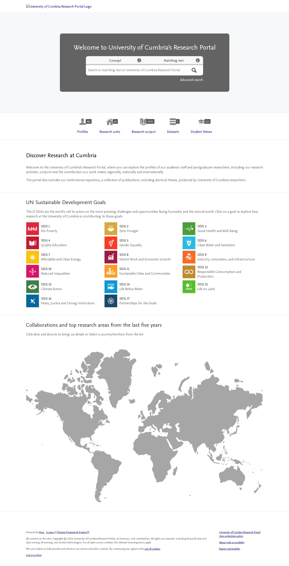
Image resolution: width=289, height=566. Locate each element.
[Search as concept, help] (139, 60)
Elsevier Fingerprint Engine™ (73, 532)
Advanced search (191, 80)
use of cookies (152, 549)
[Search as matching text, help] (198, 60)
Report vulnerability (229, 549)
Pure (42, 532)
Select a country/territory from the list (116, 334)
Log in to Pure (33, 555)
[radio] (115, 60)
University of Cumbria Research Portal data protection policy (239, 534)
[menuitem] (82, 126)
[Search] (194, 70)
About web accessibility (231, 542)
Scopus (50, 532)
